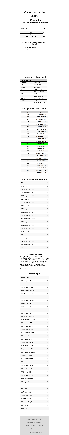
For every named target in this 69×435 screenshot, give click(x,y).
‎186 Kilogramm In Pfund (27, 290)
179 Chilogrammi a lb (27, 192)
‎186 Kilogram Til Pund (27, 287)
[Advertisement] (11, 27)
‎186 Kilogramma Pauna (27, 303)
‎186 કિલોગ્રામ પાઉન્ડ (26, 392)
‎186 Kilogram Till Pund (27, 342)
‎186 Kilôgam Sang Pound (28, 402)
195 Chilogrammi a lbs (27, 244)
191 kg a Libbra (25, 231)
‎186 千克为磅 (24, 405)
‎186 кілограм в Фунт (26, 398)
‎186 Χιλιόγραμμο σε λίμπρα (28, 293)
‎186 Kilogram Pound (26, 395)
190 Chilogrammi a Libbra (28, 228)
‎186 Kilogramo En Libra (27, 297)
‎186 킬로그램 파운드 (26, 372)
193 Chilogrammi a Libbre (28, 238)
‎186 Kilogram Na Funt (27, 329)
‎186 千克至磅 (24, 408)
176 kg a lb (24, 183)
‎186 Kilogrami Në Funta (27, 385)
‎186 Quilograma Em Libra (28, 332)
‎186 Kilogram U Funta (27, 310)
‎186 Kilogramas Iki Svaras (28, 319)
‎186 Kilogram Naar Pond (28, 326)
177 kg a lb (24, 186)
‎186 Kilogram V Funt (26, 382)
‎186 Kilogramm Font (26, 313)
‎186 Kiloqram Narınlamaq (28, 352)
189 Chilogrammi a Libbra (28, 225)
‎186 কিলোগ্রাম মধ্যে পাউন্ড (26, 355)
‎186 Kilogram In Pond (27, 345)
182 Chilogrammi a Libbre (28, 202)
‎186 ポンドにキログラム (27, 368)
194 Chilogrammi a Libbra (28, 241)
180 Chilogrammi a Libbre (28, 196)
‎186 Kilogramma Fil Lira (27, 323)
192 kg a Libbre (25, 235)
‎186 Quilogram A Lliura (27, 358)
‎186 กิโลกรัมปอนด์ (26, 388)
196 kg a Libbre (25, 247)
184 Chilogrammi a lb (27, 209)
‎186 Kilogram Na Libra (27, 284)
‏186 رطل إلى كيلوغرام (27, 349)
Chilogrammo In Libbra (34, 14)
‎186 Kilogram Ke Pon (27, 365)
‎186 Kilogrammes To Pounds (29, 412)
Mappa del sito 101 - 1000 (34, 422)
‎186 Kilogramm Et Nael (27, 300)
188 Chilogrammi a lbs (27, 222)
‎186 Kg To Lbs (25, 277)
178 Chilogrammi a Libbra (28, 189)
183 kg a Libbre (25, 205)
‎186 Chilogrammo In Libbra (28, 316)
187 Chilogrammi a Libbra (28, 218)
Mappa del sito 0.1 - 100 (34, 419)
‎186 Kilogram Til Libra (27, 375)
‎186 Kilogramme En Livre (28, 306)
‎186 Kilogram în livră (26, 336)
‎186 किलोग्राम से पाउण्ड (26, 362)
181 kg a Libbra (25, 199)
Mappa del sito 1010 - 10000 (34, 425)
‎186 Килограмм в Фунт (27, 378)
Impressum (34, 429)
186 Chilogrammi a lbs (27, 215)
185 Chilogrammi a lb (27, 212)
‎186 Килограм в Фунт (27, 281)
